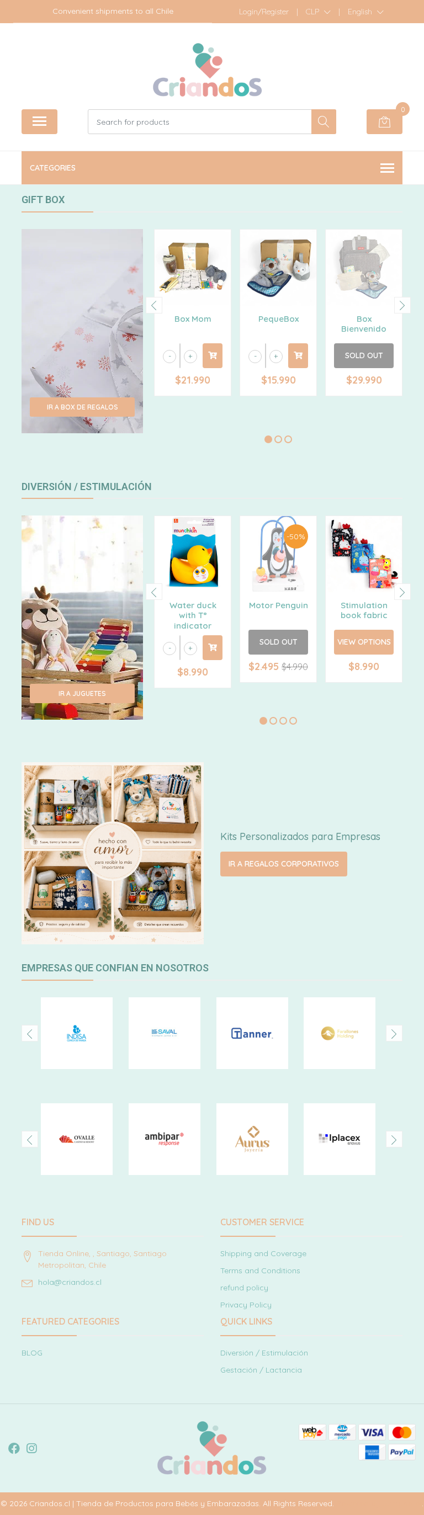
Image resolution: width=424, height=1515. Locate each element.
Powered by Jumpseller (379, 1503)
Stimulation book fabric (364, 610)
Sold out (364, 355)
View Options (364, 642)
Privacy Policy (246, 1305)
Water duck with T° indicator (192, 615)
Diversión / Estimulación (264, 1353)
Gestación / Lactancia (261, 1370)
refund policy (244, 1288)
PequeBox (278, 318)
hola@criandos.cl (70, 1282)
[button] (318, 12)
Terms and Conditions (260, 1270)
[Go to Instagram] (31, 1448)
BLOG (32, 1353)
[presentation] (154, 305)
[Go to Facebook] (14, 1448)
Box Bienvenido (363, 323)
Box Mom (192, 318)
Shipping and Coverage (263, 1253)
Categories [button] (53, 168)
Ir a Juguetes (82, 693)
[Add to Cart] (212, 355)
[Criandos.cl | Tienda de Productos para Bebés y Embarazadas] (207, 70)
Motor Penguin (278, 605)
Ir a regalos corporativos (284, 864)
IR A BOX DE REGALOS (82, 407)
